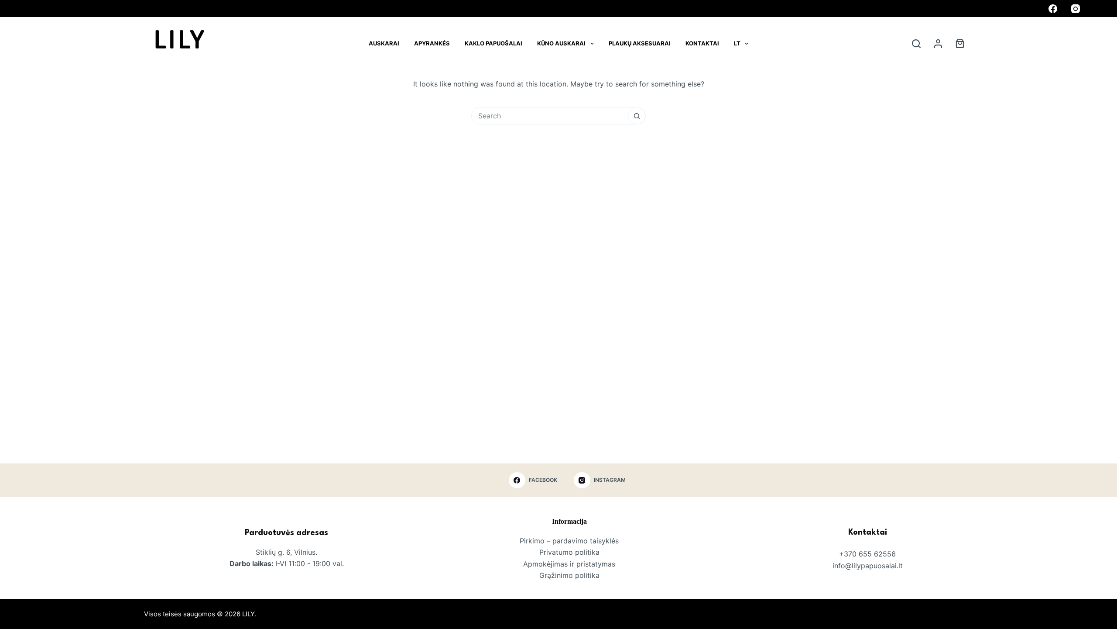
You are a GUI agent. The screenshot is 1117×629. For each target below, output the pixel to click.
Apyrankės (432, 43)
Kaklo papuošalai (493, 43)
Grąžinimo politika (569, 575)
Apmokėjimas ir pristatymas (569, 564)
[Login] (938, 43)
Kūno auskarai (561, 43)
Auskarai (384, 43)
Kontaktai (702, 43)
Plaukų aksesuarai (640, 43)
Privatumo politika (569, 552)
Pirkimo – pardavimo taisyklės (569, 540)
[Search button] (636, 115)
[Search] (916, 43)
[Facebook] (1052, 8)
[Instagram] (1075, 8)
